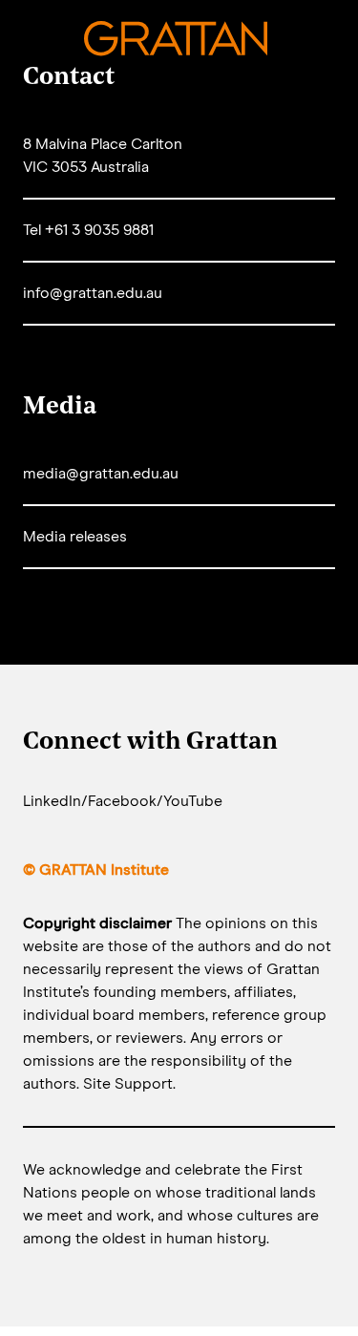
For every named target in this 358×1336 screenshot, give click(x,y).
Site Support (128, 1084)
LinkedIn (52, 801)
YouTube (192, 801)
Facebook (122, 801)
